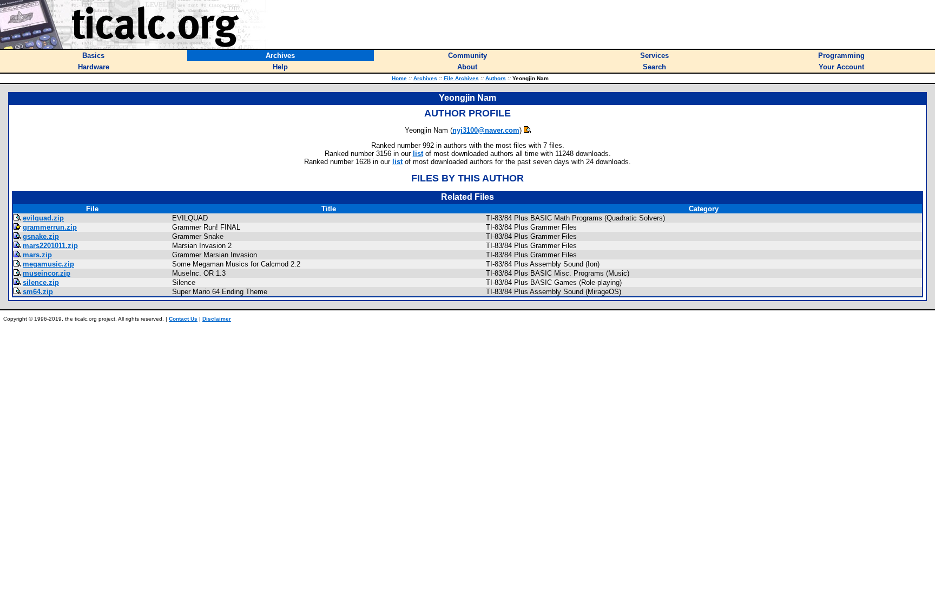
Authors (495, 78)
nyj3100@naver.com (485, 130)
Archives (425, 78)
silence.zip (41, 282)
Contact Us (183, 319)
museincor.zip (46, 273)
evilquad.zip (43, 218)
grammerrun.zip (50, 227)
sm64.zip (38, 292)
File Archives (461, 78)
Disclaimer (216, 319)
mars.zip (37, 255)
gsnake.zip (41, 236)
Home (399, 78)
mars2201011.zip (50, 246)
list (418, 153)
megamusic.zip (48, 264)
